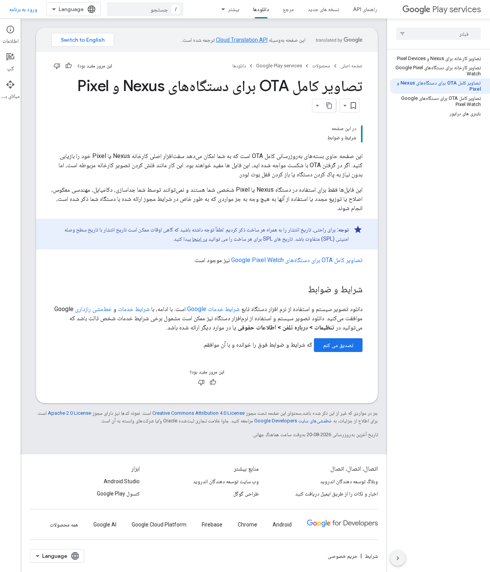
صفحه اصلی (351, 65)
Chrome (247, 524)
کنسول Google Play (118, 494)
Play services (456, 9)
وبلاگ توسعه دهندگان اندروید (349, 481)
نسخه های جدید (323, 9)
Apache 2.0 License (69, 413)
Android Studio (122, 481)
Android (282, 524)
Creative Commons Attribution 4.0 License (198, 413)
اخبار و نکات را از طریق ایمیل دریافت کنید (336, 494)
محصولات (321, 65)
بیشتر (233, 9)
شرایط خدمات (134, 309)
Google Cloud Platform (159, 524)
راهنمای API (365, 9)
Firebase (212, 524)
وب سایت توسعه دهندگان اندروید (226, 481)
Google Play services (279, 65)
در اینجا (199, 239)
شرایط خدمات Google (213, 309)
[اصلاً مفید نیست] (57, 66)
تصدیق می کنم (338, 345)
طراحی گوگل (246, 494)
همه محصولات (64, 524)
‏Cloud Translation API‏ (242, 40)
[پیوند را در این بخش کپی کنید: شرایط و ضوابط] (300, 290)
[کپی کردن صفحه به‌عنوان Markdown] (329, 105)
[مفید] (68, 66)
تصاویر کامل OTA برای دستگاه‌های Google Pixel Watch (297, 260)
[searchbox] (438, 34)
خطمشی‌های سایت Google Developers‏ (293, 421)
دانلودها (261, 9)
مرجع (288, 9)
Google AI (104, 524)
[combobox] (145, 9)
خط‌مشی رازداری (93, 309)
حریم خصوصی (343, 556)
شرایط (371, 556)
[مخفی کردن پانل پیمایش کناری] (397, 558)
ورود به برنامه (23, 9)
